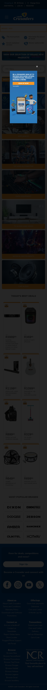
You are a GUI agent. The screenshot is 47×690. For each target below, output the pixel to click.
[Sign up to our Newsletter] (23, 97)
